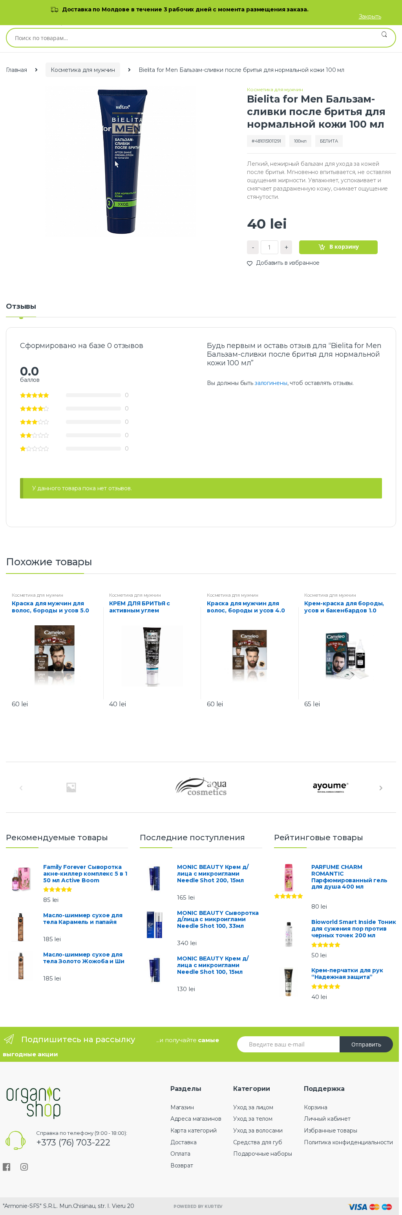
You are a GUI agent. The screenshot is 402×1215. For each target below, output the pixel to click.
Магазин (182, 1107)
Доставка (183, 1142)
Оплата (180, 1153)
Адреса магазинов (195, 1118)
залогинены (271, 383)
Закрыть (370, 16)
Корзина (315, 1107)
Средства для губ (257, 1142)
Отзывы (21, 307)
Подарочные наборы (262, 1153)
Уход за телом (252, 1118)
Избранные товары (330, 1130)
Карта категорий (193, 1130)
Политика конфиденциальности (348, 1142)
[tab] (21, 310)
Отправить (366, 1044)
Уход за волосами (258, 1130)
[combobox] (190, 38)
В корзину (344, 246)
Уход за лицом (253, 1107)
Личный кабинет (327, 1118)
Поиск (384, 38)
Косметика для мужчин (83, 69)
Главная (16, 69)
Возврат (181, 1165)
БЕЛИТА (329, 141)
